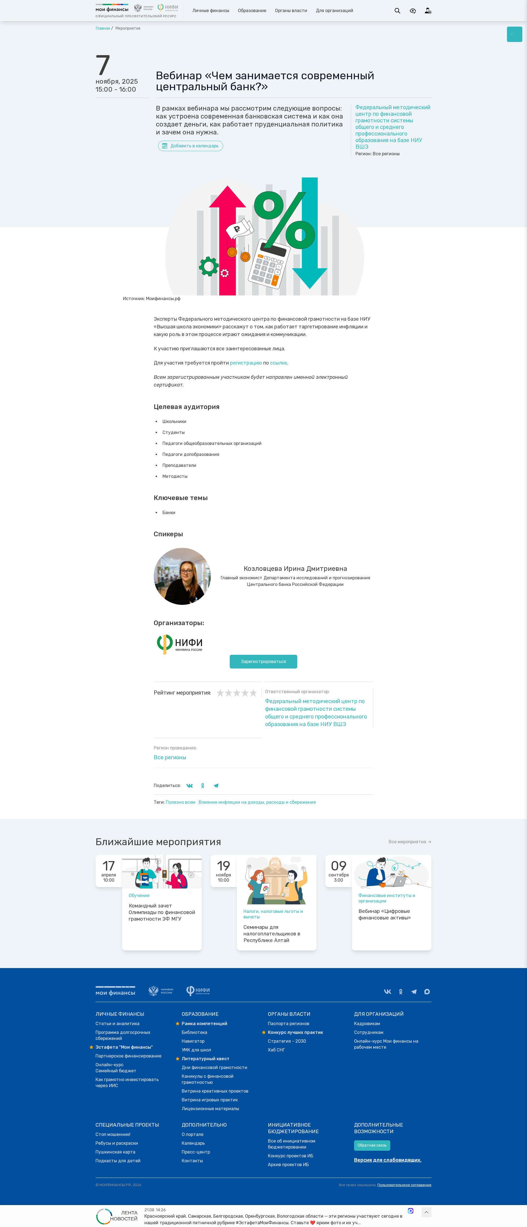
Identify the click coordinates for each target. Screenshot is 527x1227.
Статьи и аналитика (117, 1023)
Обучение (139, 895)
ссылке (278, 363)
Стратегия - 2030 (287, 1041)
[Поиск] (397, 10)
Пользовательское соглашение (404, 1185)
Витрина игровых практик (210, 1099)
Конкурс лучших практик (295, 1032)
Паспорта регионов (288, 1023)
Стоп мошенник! (113, 1134)
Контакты (192, 1160)
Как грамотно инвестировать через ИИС (127, 1082)
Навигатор (193, 1041)
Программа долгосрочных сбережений (123, 1035)
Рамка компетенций (204, 1023)
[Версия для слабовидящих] (413, 10)
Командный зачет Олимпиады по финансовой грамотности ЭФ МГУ (162, 912)
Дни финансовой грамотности (214, 1067)
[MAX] (427, 991)
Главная (103, 28)
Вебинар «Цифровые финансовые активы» (384, 914)
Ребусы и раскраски (117, 1143)
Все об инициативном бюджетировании (291, 1144)
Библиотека (194, 1032)
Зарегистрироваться (263, 661)
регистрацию (246, 363)
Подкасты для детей (118, 1160)
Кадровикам (367, 1023)
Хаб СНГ (276, 1050)
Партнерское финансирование (128, 1056)
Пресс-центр (196, 1152)
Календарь (193, 1143)
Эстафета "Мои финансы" (124, 1047)
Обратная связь (372, 1145)
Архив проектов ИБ (288, 1164)
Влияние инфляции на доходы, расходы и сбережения (257, 802)
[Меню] (515, 34)
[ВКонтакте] (387, 991)
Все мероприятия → (410, 841)
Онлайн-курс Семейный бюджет (116, 1067)
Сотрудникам (368, 1032)
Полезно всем (181, 802)
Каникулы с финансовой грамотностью (208, 1079)
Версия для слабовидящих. (388, 1160)
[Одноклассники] (400, 991)
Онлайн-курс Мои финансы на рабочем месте (386, 1044)
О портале (192, 1134)
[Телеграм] (414, 991)
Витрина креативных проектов (215, 1091)
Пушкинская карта (115, 1152)
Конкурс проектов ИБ (290, 1155)
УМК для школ (196, 1050)
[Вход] (428, 10)
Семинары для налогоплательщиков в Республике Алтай (271, 933)
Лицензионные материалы (210, 1108)
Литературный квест (205, 1058)
